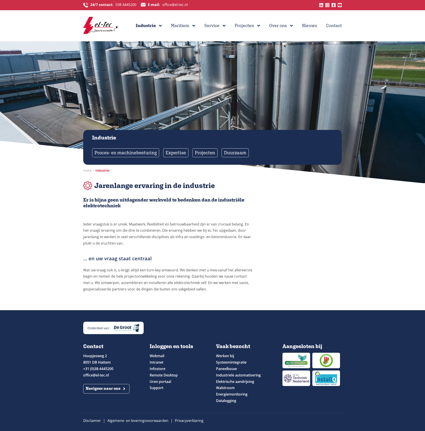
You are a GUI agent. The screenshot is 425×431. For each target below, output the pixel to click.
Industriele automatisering (238, 375)
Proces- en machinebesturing (126, 152)
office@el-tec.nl (168, 5)
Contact (334, 25)
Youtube (340, 5)
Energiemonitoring (231, 394)
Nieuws (309, 25)
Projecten (244, 25)
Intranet (156, 362)
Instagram (327, 5)
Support (156, 387)
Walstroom (225, 387)
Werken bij (225, 355)
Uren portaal (160, 381)
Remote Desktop (164, 375)
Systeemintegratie (231, 362)
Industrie (146, 25)
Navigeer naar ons (103, 388)
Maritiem (180, 25)
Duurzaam (235, 152)
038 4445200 (113, 5)
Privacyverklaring (189, 420)
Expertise (176, 152)
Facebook (334, 5)
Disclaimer (92, 420)
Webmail (157, 355)
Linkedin (321, 5)
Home (87, 170)
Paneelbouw (226, 368)
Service (212, 25)
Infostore (157, 368)
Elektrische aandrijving (235, 381)
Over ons (278, 25)
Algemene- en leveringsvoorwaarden (137, 420)
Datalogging (226, 400)
